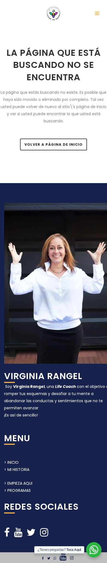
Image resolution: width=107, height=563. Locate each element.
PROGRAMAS (18, 490)
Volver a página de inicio (53, 144)
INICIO (13, 462)
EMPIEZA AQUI (19, 483)
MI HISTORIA (18, 469)
